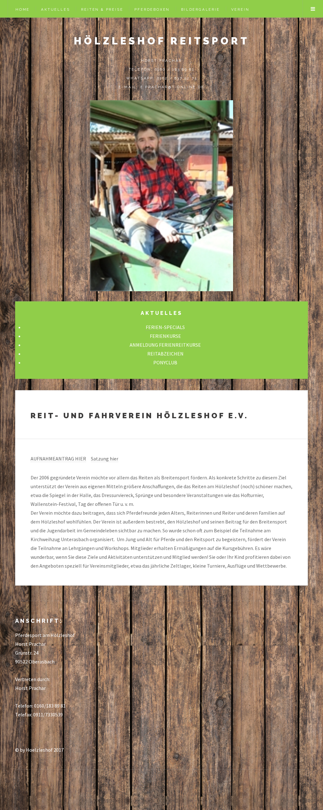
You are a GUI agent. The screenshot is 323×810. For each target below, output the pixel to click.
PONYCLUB (165, 362)
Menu (313, 9)
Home (22, 9)
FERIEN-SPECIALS (165, 327)
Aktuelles (55, 9)
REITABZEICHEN (165, 353)
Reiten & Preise (102, 9)
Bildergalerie (200, 9)
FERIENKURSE (165, 336)
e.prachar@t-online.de (172, 87)
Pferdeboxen (152, 9)
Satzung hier (104, 458)
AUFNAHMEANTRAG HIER (58, 458)
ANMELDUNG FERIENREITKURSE (165, 345)
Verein (240, 9)
